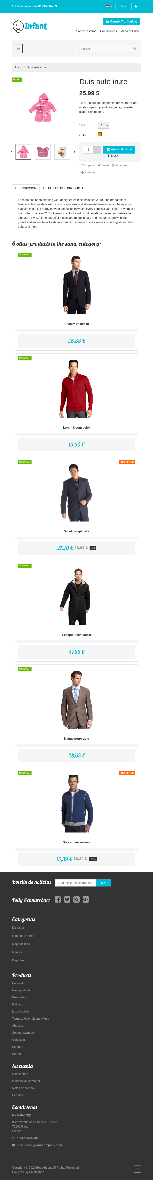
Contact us (19, 1039)
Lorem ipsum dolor (76, 427)
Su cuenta (22, 1066)
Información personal (26, 1081)
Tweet (104, 165)
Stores (16, 1053)
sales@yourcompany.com (43, 1145)
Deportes (18, 960)
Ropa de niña (21, 944)
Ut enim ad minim (76, 323)
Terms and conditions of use (30, 1018)
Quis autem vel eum (76, 842)
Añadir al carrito (119, 149)
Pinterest (90, 172)
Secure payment (23, 1032)
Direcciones (20, 1074)
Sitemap (17, 1046)
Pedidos (17, 1095)
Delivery (17, 1004)
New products (21, 990)
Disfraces (18, 927)
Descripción (25, 188)
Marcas (17, 952)
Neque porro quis (76, 738)
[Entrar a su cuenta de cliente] (135, 6)
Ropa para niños (23, 935)
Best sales (19, 997)
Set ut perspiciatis (76, 531)
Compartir (88, 165)
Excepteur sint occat (76, 634)
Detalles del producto (63, 188)
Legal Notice (20, 1011)
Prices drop (19, 983)
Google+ (121, 165)
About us (18, 1025)
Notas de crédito (23, 1088)
